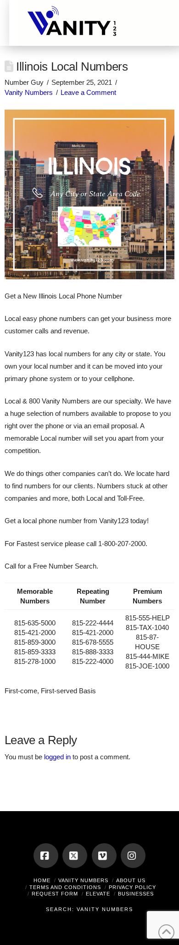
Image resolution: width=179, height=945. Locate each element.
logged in (57, 757)
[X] (74, 855)
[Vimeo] (104, 855)
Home (42, 880)
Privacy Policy (132, 887)
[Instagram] (133, 855)
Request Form (55, 893)
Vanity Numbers (29, 92)
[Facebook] (46, 855)
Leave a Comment (88, 92)
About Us (130, 880)
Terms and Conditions (65, 887)
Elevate (98, 893)
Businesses (136, 893)
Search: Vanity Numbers (89, 909)
